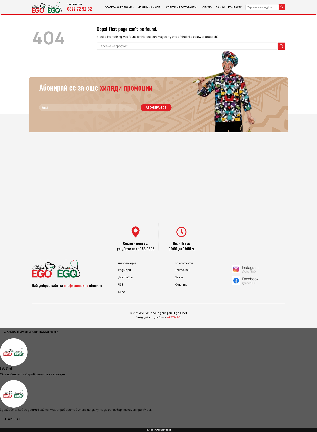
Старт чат (12, 419)
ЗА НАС (220, 7)
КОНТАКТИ (235, 7)
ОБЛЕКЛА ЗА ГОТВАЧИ (118, 7)
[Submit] (282, 7)
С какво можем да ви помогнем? (31, 332)
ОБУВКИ (207, 7)
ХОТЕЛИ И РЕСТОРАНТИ (181, 7)
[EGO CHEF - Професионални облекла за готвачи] (47, 7)
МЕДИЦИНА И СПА (149, 7)
